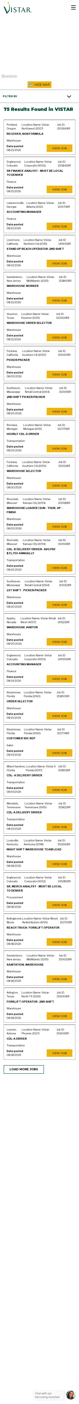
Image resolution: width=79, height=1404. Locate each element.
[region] (39, 48)
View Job (59, 148)
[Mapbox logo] (9, 76)
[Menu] (72, 8)
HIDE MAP (42, 84)
